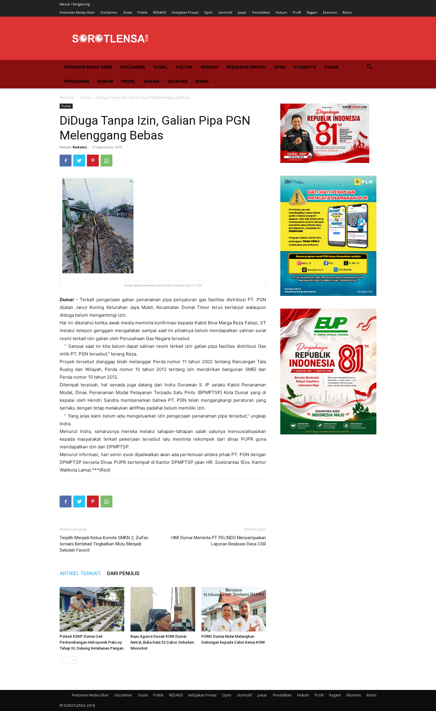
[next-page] (73, 660)
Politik (142, 12)
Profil (297, 12)
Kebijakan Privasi (185, 12)
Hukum (281, 12)
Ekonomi (330, 12)
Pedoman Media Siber (77, 12)
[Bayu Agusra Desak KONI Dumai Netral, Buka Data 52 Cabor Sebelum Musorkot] (163, 609)
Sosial (127, 12)
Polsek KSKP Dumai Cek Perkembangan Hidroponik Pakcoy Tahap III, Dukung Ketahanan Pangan (91, 642)
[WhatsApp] (106, 160)
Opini (208, 12)
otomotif (225, 12)
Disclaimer (109, 12)
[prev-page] (63, 660)
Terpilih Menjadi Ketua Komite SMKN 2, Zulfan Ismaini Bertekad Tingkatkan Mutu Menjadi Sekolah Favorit (104, 544)
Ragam (312, 12)
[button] (369, 67)
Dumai (85, 97)
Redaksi (80, 147)
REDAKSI (159, 12)
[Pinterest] (93, 160)
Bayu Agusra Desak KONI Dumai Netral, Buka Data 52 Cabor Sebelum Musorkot (162, 642)
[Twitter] (79, 160)
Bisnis (347, 12)
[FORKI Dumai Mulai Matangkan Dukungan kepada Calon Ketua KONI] (233, 609)
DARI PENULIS (123, 573)
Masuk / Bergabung (75, 4)
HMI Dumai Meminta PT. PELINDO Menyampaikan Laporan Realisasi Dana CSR (218, 541)
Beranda (67, 97)
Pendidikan (261, 12)
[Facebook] (65, 160)
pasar (242, 12)
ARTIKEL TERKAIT (80, 573)
